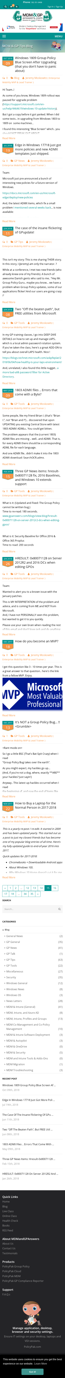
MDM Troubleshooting (34, 1070)
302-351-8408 (36, 2)
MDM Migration (34, 1064)
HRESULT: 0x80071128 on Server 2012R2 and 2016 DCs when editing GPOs (38, 562)
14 (41, 888)
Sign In (50, 6)
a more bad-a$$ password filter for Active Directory (31, 372)
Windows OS (34, 995)
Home (6, 1201)
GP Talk (34, 953)
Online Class (9, 1216)
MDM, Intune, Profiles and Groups (34, 1018)
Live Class (8, 1211)
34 (25, 894)
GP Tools (19, 323)
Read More (8, 138)
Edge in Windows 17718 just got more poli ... (28, 1100)
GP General (34, 942)
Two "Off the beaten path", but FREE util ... (27, 1129)
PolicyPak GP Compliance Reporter (23, 1281)
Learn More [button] (40, 1363)
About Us (7, 1243)
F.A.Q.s (6, 1294)
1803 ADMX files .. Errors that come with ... (28, 1144)
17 (5, 894)
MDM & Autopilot (34, 1040)
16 (54, 888)
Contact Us (8, 1248)
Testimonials (10, 1253)
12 (27, 888)
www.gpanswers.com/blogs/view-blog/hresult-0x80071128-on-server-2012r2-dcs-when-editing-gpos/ (31, 520)
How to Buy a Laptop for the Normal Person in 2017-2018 (35, 805)
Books (6, 1225)
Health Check (10, 1220)
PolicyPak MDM (11, 1276)
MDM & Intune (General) (34, 1007)
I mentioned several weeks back (32, 207)
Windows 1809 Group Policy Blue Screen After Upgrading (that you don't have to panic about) (35, 64)
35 (31, 894)
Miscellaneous (34, 971)
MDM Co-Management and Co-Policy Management (34, 1027)
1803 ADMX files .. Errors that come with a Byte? (36, 392)
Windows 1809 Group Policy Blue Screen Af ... (29, 1085)
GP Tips (18, 242)
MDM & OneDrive (34, 1046)
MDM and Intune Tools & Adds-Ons (34, 1058)
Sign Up (59, 6)
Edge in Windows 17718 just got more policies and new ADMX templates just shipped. (38, 149)
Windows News (34, 989)
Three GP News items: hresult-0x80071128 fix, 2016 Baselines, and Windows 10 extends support (37, 477)
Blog (16, 78)
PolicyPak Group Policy (16, 1266)
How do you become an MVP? (36, 641)
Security (34, 977)
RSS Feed (7, 1230)
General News (34, 936)
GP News (19, 160)
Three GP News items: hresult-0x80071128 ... (28, 1159)
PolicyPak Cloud (11, 1271)
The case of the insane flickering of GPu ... (27, 1114)
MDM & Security (34, 1052)
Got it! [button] (32, 1372)
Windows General (34, 983)
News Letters (34, 1001)
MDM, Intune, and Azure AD (34, 1012)
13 (34, 888)
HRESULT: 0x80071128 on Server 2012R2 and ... (30, 1174)
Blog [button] (7, 929)
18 (12, 894)
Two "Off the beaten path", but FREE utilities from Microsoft (37, 311)
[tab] (32, 929)
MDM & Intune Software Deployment (34, 1035)
